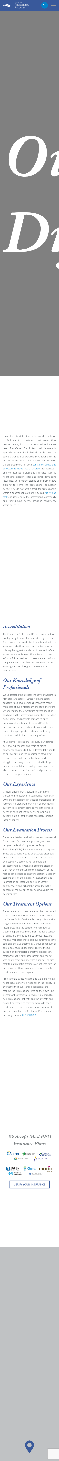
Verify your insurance (29, 1184)
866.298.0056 (29, 1015)
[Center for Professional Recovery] (15, 5)
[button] (29, 1446)
